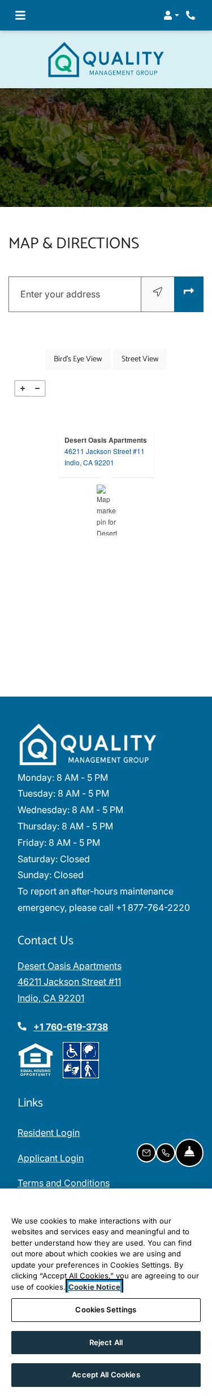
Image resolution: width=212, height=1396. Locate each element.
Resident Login (49, 1132)
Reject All (106, 1342)
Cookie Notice (94, 1286)
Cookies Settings (105, 1309)
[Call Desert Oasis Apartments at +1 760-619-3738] (191, 15)
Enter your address (60, 294)
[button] (171, 15)
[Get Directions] (189, 294)
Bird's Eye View (82, 359)
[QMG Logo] (88, 744)
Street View (144, 359)
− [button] (37, 388)
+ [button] (22, 388)
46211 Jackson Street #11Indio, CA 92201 (104, 456)
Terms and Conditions (64, 1182)
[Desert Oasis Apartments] (106, 510)
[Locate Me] (158, 294)
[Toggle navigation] (20, 15)
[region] (106, 1292)
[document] (106, 510)
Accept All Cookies (106, 1374)
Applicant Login (51, 1158)
